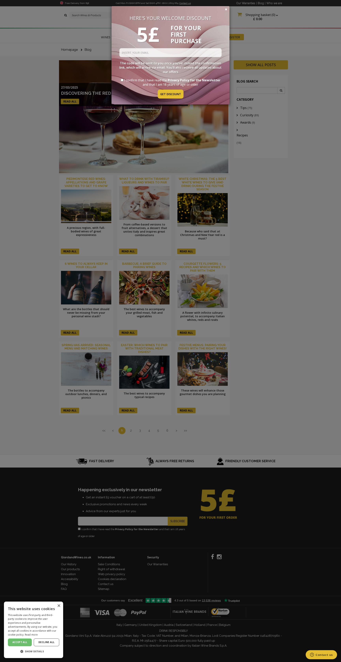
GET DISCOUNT (170, 94)
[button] (33, 651)
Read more (31, 634)
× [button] (58, 605)
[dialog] (33, 630)
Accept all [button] (19, 642)
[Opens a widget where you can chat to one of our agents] (321, 655)
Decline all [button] (46, 642)
